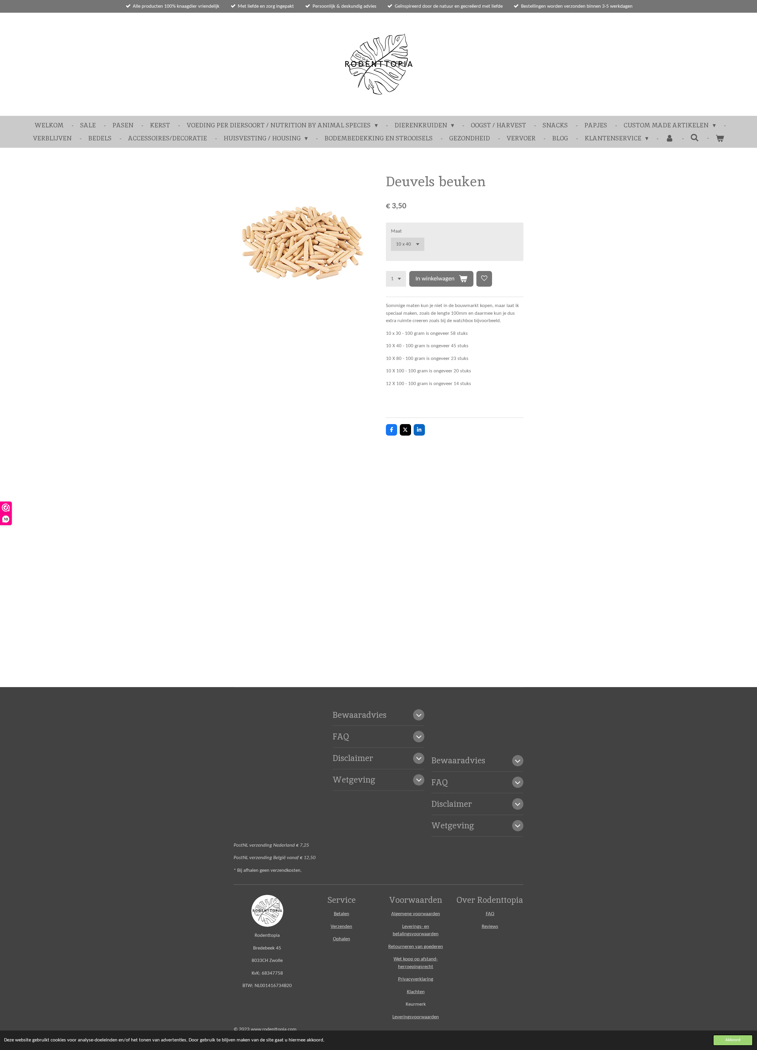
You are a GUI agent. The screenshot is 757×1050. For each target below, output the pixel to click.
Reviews (490, 926)
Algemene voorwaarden (415, 913)
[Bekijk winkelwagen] (720, 138)
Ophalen (341, 939)
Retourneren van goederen (415, 946)
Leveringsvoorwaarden (415, 1017)
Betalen (341, 913)
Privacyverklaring (415, 979)
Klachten (416, 991)
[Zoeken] (694, 137)
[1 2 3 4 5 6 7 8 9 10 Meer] (396, 279)
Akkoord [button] (732, 1040)
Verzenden (341, 926)
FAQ (490, 913)
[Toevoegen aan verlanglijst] (484, 279)
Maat (396, 231)
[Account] (669, 138)
